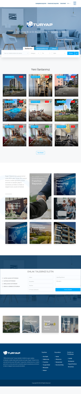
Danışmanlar (59, 362)
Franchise (45, 362)
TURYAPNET (63, 3)
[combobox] (35, 53)
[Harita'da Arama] (77, 53)
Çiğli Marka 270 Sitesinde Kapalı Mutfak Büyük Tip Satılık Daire (13, 114)
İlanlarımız (28, 48)
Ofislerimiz (58, 359)
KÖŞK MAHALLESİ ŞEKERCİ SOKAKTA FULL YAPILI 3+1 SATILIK (66, 139)
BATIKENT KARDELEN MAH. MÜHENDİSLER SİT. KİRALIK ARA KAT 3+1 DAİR (40, 138)
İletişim (45, 370)
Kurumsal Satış (60, 364)
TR (68, 3)
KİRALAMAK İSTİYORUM (10, 284)
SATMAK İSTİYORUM (9, 281)
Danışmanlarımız (42, 48)
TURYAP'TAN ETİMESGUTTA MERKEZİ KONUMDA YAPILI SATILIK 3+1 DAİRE (40, 114)
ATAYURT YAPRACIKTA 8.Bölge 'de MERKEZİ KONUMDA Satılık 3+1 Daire (66, 114)
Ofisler (54, 48)
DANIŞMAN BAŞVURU (41, 3)
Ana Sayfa (45, 356)
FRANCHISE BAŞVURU (53, 3)
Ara (71, 53)
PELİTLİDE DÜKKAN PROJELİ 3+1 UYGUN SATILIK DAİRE (65, 89)
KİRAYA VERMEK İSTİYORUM (12, 286)
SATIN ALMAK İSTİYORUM (11, 278)
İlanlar (57, 356)
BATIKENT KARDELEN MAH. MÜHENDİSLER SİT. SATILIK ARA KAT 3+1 (14, 138)
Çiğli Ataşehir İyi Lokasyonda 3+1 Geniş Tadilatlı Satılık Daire (39, 89)
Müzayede (45, 367)
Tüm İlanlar (40, 152)
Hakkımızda (46, 359)
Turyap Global (46, 364)
